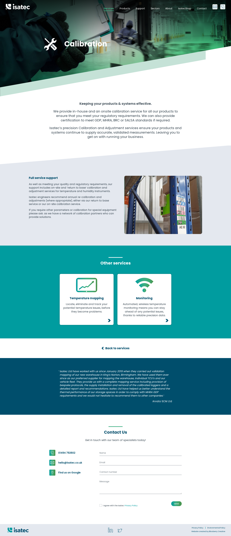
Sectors (155, 8)
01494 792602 (66, 453)
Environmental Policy (216, 528)
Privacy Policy (131, 505)
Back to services (117, 348)
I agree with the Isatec (120, 505)
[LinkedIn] (110, 530)
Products (125, 8)
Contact (202, 8)
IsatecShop (184, 8)
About (168, 8)
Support (140, 8)
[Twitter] (120, 530)
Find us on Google (69, 472)
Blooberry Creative (217, 531)
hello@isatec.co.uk (70, 462)
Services (109, 8)
